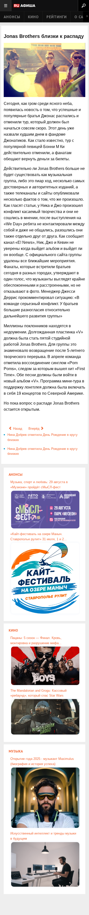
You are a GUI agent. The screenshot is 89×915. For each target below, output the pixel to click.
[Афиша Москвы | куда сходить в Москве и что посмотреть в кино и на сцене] (24, 6)
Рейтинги (56, 17)
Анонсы (12, 17)
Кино (33, 17)
